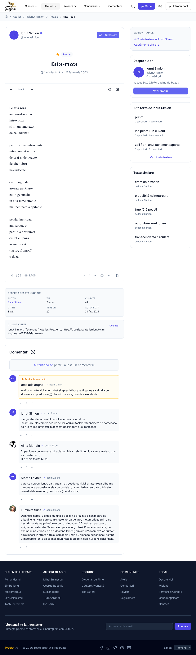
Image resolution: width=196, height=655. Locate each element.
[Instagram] (108, 648)
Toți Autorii (88, 591)
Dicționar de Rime (93, 579)
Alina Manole (30, 446)
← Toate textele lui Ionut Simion (153, 39)
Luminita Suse (31, 510)
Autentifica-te (43, 365)
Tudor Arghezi (52, 597)
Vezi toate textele (161, 157)
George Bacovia (53, 585)
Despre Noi (166, 579)
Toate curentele (14, 604)
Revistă (68, 6)
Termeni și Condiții (170, 591)
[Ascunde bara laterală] (117, 89)
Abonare (183, 626)
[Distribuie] (109, 275)
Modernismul (13, 591)
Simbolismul (12, 585)
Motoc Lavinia (31, 478)
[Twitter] (115, 648)
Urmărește (111, 35)
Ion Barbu (49, 604)
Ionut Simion (15, 302)
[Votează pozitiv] (84, 275)
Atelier (48, 6)
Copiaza (113, 325)
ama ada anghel (32, 385)
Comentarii (115, 6)
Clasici (29, 6)
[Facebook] (101, 648)
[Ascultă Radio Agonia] (160, 6)
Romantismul (12, 579)
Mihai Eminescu (53, 579)
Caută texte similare (146, 44)
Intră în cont (180, 6)
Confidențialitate (169, 597)
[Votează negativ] (95, 275)
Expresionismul (14, 597)
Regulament (127, 597)
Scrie (148, 6)
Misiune (163, 585)
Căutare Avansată (93, 585)
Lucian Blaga (51, 591)
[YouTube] (122, 648)
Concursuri (91, 6)
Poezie (54, 16)
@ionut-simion (35, 16)
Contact (164, 604)
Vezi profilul (160, 91)
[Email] (129, 648)
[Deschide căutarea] (133, 6)
